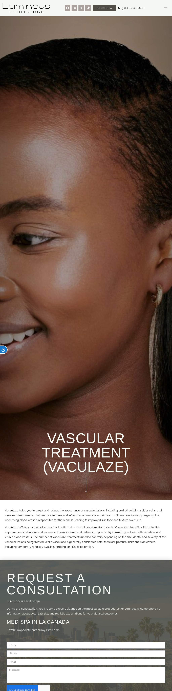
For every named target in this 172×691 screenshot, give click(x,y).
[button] (165, 8)
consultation (29, 608)
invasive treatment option (52, 527)
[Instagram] (74, 8)
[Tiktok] (88, 8)
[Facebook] (67, 8)
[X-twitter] (81, 8)
